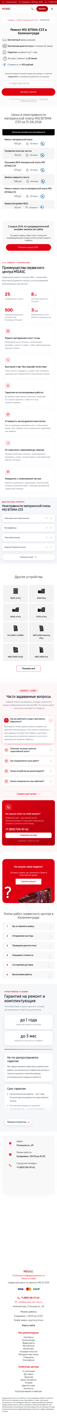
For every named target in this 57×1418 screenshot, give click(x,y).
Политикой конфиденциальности (34, 100)
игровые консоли (28, 1351)
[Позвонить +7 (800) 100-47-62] (32, 9)
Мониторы (28, 1348)
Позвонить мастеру (28, 835)
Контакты (28, 1388)
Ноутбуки (28, 1337)
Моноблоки (28, 1345)
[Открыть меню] (52, 9)
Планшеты (28, 1357)
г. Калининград (11, 2)
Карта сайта (28, 1325)
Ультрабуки (28, 1360)
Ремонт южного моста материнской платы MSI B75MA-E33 (28, 190)
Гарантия (28, 1377)
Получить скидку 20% (28, 247)
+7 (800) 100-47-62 (16, 829)
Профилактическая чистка (18, 151)
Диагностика (28, 1385)
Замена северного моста (17, 177)
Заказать (43, 143)
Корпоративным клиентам (28, 1391)
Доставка (28, 1374)
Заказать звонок (28, 881)
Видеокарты (28, 1343)
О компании (28, 1371)
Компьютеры (28, 1340)
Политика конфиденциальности (28, 1275)
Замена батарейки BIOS (16, 203)
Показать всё (28, 668)
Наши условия (28, 1278)
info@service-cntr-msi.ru (30, 1302)
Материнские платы (29, 1354)
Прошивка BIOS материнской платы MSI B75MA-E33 (25, 164)
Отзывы (28, 1382)
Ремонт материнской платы (18, 139)
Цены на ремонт (28, 1379)
